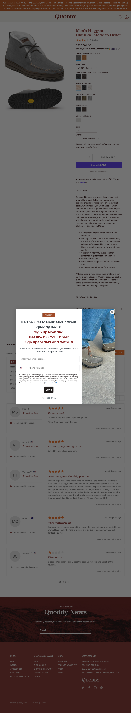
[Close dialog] (112, 312)
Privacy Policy (49, 383)
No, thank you (49, 397)
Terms (58, 383)
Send (49, 390)
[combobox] (23, 368)
